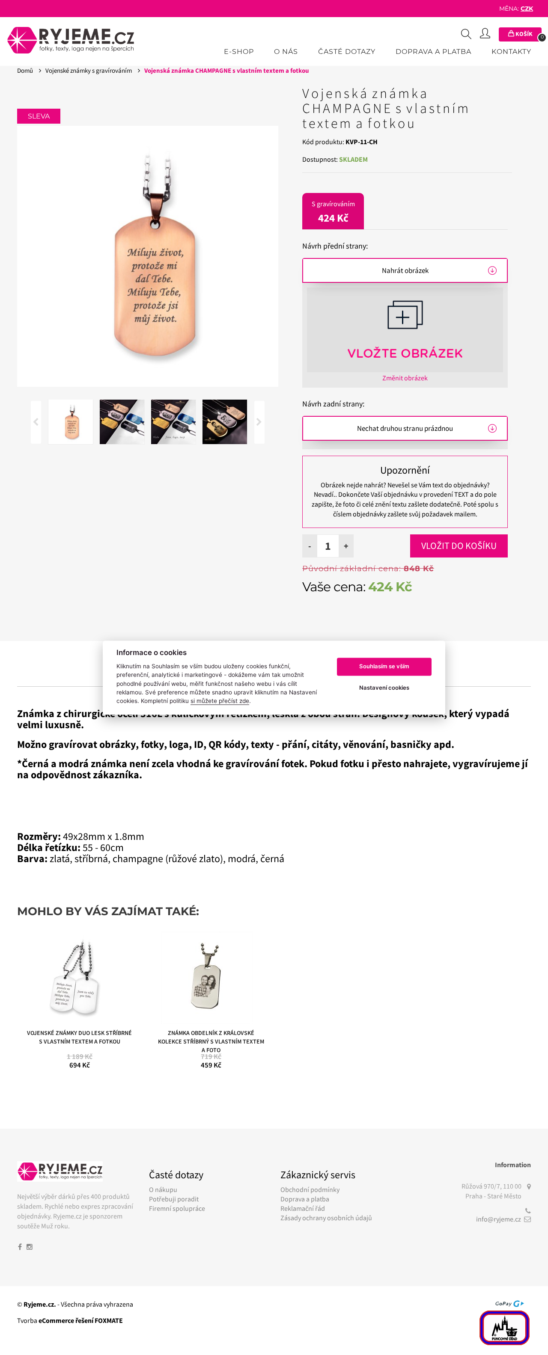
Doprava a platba (433, 51)
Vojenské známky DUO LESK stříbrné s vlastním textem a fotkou (79, 1037)
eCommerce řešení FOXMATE (81, 1320)
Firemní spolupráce (177, 1208)
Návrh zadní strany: (333, 404)
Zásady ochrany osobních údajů (326, 1217)
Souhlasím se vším (384, 666)
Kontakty (511, 51)
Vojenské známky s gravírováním (89, 70)
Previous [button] (36, 422)
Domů (25, 70)
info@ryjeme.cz (498, 1219)
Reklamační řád (302, 1208)
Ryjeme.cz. (40, 1304)
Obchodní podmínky (310, 1189)
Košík (528, 35)
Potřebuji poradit (174, 1199)
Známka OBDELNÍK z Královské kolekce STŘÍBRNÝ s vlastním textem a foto (211, 1039)
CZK (527, 8)
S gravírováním (333, 212)
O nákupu (163, 1189)
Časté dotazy (346, 51)
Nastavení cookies (384, 688)
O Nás (286, 51)
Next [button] (259, 422)
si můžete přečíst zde (220, 701)
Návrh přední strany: (335, 246)
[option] (147, 256)
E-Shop (239, 51)
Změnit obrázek (405, 378)
